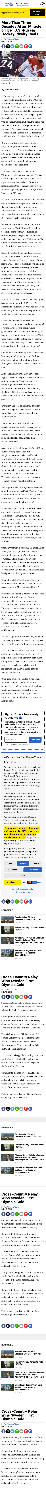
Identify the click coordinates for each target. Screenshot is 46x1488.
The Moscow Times (11, 39)
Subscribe (35, 740)
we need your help (30, 823)
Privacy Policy (24, 744)
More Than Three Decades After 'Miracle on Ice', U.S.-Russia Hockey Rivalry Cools (21, 28)
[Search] (40, 3)
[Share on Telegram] (12, 46)
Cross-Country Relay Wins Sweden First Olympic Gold (19, 981)
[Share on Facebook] (3, 46)
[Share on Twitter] (8, 46)
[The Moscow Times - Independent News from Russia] (16, 3)
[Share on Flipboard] (26, 46)
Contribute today (37, 12)
